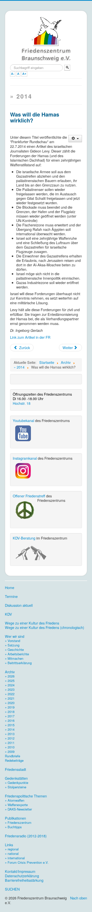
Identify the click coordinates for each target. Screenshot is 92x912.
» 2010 (9, 747)
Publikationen (15, 818)
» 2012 (9, 738)
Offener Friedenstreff (29, 495)
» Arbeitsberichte (17, 654)
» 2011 (9, 742)
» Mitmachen (14, 658)
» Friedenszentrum (18, 822)
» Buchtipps (13, 827)
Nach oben (78, 897)
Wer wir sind (14, 636)
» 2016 (9, 720)
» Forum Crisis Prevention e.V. (27, 862)
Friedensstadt (15, 769)
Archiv (10, 672)
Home (9, 587)
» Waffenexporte (16, 804)
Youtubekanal (23, 420)
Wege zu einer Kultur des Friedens (32, 623)
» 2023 (9, 689)
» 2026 (9, 676)
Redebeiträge (14, 760)
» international (15, 858)
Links (9, 845)
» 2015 (9, 725)
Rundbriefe (12, 756)
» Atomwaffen (14, 800)
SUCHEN (12, 889)
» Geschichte (14, 649)
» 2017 (9, 716)
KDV (8, 614)
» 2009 (9, 751)
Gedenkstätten (16, 778)
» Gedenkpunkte (16, 782)
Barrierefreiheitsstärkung (24, 880)
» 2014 (9, 729)
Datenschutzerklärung (22, 876)
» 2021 (9, 698)
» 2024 (9, 685)
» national (12, 853)
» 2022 (9, 694)
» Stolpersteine (15, 787)
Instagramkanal (25, 458)
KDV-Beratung (24, 537)
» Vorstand (12, 640)
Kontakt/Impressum (20, 871)
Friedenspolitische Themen (26, 796)
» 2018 (9, 711)
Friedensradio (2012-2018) (26, 836)
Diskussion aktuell (19, 605)
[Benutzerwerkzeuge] (75, 138)
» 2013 (9, 733)
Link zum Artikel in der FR (30, 337)
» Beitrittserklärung (18, 662)
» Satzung (12, 645)
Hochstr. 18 (21, 403)
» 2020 (9, 702)
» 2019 (9, 707)
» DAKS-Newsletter (18, 809)
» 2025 (9, 680)
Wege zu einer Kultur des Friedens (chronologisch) (44, 627)
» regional (12, 849)
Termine (11, 596)
